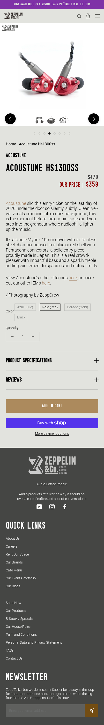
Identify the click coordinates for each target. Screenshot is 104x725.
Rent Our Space (17, 554)
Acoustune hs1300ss (37, 144)
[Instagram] (52, 506)
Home (11, 144)
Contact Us (14, 658)
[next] (93, 118)
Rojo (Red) (50, 307)
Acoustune (16, 155)
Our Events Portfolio (21, 578)
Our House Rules (18, 626)
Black (21, 317)
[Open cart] (88, 15)
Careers (11, 546)
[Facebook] (64, 506)
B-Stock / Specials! (19, 619)
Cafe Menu (14, 570)
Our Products (16, 611)
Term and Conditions (21, 634)
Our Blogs (13, 586)
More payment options (52, 433)
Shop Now (13, 603)
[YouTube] (39, 506)
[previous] (10, 118)
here (73, 277)
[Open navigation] (97, 16)
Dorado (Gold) (77, 307)
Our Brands (14, 562)
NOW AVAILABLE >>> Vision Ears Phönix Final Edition (52, 4)
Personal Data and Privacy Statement (34, 642)
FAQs (10, 650)
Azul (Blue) (25, 307)
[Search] (79, 16)
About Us (13, 538)
